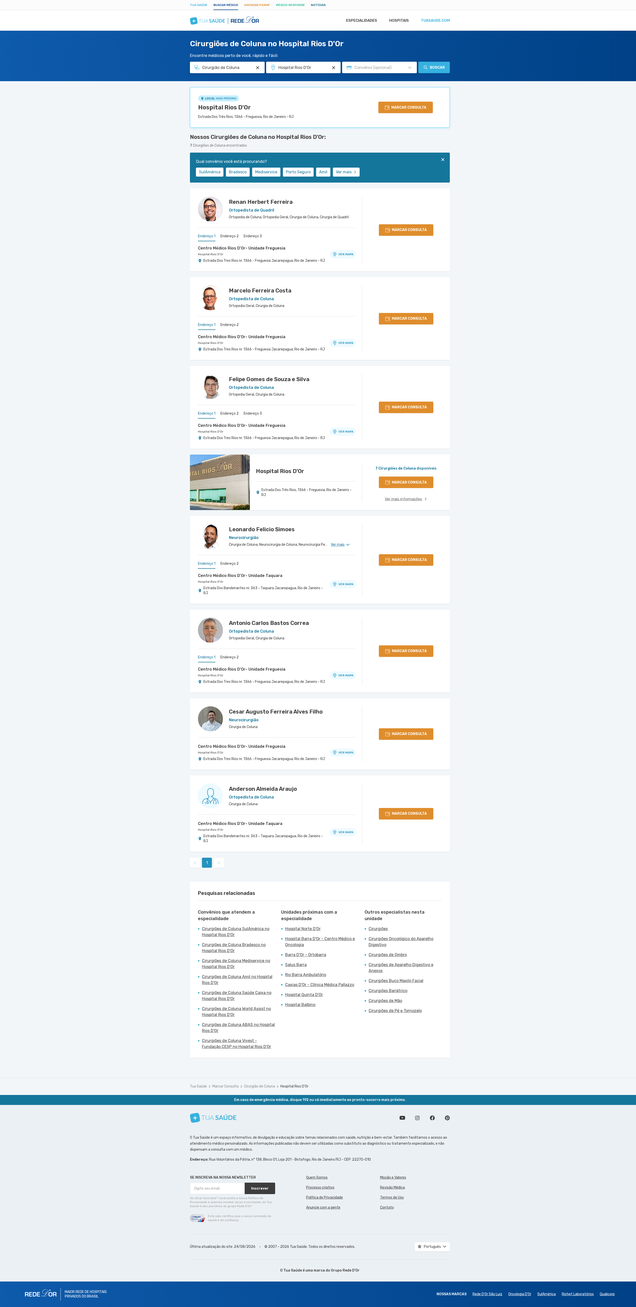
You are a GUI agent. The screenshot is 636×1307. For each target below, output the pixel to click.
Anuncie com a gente (323, 1207)
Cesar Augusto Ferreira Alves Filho (276, 711)
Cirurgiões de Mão (385, 1000)
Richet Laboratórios (578, 1294)
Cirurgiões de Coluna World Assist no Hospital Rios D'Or (236, 1011)
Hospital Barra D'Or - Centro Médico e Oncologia (320, 941)
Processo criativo (320, 1187)
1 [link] (207, 862)
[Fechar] (442, 159)
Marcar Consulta (225, 1086)
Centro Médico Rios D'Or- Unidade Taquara (240, 575)
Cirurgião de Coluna (259, 1086)
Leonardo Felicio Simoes (262, 529)
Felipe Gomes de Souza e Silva (269, 379)
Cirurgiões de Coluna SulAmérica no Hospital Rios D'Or (235, 931)
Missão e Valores (393, 1177)
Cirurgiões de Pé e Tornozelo (395, 1010)
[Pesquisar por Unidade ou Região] (334, 68)
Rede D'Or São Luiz (487, 1294)
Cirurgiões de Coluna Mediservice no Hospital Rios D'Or (236, 963)
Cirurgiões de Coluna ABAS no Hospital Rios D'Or (238, 1027)
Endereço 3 (253, 236)
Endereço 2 (229, 236)
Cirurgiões (378, 928)
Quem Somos (317, 1177)
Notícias (318, 5)
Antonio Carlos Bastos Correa (269, 623)
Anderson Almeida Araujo (263, 788)
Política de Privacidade (324, 1197)
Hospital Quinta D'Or (304, 994)
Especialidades (361, 20)
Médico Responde (290, 5)
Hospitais (399, 20)
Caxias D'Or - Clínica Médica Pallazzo (319, 984)
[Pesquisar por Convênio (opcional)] (410, 68)
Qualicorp (607, 1294)
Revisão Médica (392, 1187)
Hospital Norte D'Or (303, 928)
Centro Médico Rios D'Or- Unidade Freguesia (241, 248)
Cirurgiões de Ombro (388, 954)
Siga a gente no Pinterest (447, 1117)
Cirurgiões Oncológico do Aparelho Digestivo (401, 941)
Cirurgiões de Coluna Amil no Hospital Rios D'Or (237, 979)
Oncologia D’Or (519, 1294)
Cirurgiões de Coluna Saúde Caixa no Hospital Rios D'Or (236, 995)
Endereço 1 (206, 236)
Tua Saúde (198, 5)
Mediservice (266, 172)
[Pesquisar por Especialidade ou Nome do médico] (258, 68)
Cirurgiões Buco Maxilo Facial (396, 980)
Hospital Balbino (300, 1004)
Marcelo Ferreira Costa (260, 290)
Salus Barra (296, 964)
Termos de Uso (392, 1197)
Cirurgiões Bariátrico (388, 990)
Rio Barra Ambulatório (305, 974)
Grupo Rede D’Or (345, 1270)
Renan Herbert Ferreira (261, 202)
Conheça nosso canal (402, 1117)
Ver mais (344, 172)
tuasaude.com (435, 20)
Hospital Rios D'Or (224, 107)
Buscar (437, 67)
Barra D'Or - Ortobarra (305, 954)
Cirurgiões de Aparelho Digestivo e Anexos (401, 967)
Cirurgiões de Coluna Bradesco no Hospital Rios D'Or (234, 947)
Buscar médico (225, 5)
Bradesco (238, 172)
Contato (387, 1207)
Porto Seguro (298, 172)
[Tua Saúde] (213, 1118)
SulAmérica (209, 172)
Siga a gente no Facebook (432, 1117)
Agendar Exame (257, 5)
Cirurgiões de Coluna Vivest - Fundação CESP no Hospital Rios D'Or (236, 1043)
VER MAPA (345, 254)
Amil (323, 172)
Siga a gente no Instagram (417, 1117)
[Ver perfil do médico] (210, 209)
